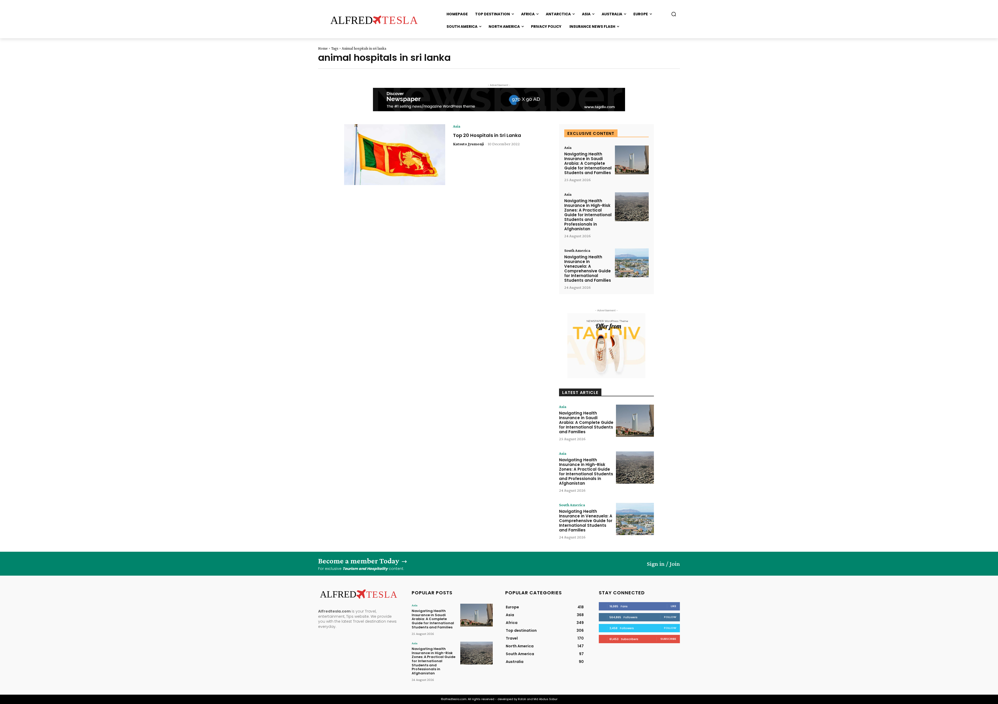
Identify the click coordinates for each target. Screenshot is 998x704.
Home (323, 48)
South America (577, 250)
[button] (673, 14)
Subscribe (668, 639)
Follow (670, 617)
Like (673, 606)
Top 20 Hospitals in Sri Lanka (487, 135)
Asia (456, 126)
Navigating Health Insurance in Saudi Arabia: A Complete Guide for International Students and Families (588, 163)
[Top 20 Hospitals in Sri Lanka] (394, 154)
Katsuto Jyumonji (468, 144)
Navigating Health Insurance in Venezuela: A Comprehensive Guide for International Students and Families (587, 268)
